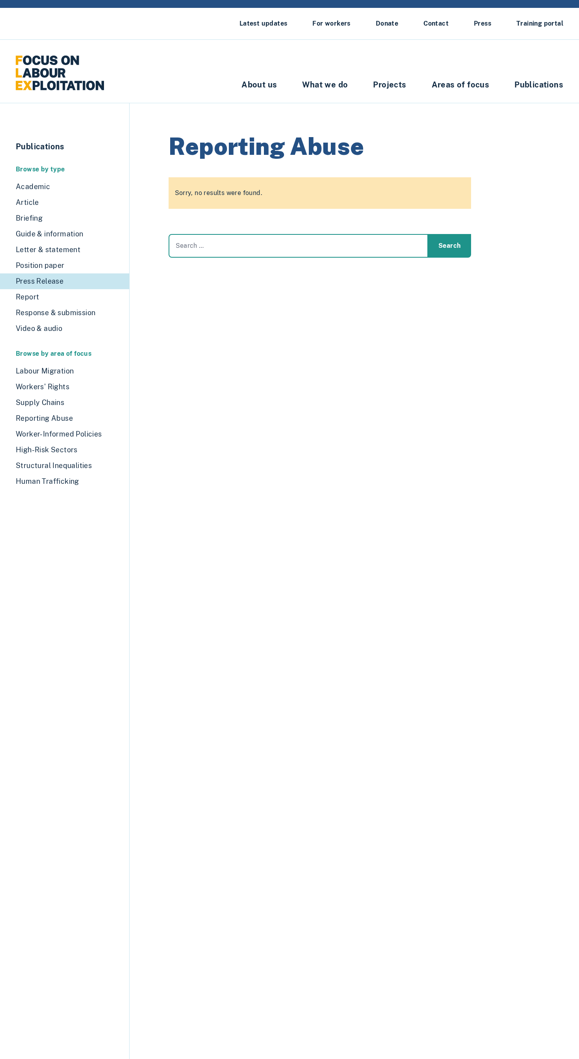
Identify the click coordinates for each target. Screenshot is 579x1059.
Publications (538, 84)
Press (482, 23)
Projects (389, 84)
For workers (331, 23)
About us (259, 84)
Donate (387, 23)
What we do (325, 84)
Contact (436, 23)
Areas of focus (461, 84)
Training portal (539, 23)
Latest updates (263, 23)
